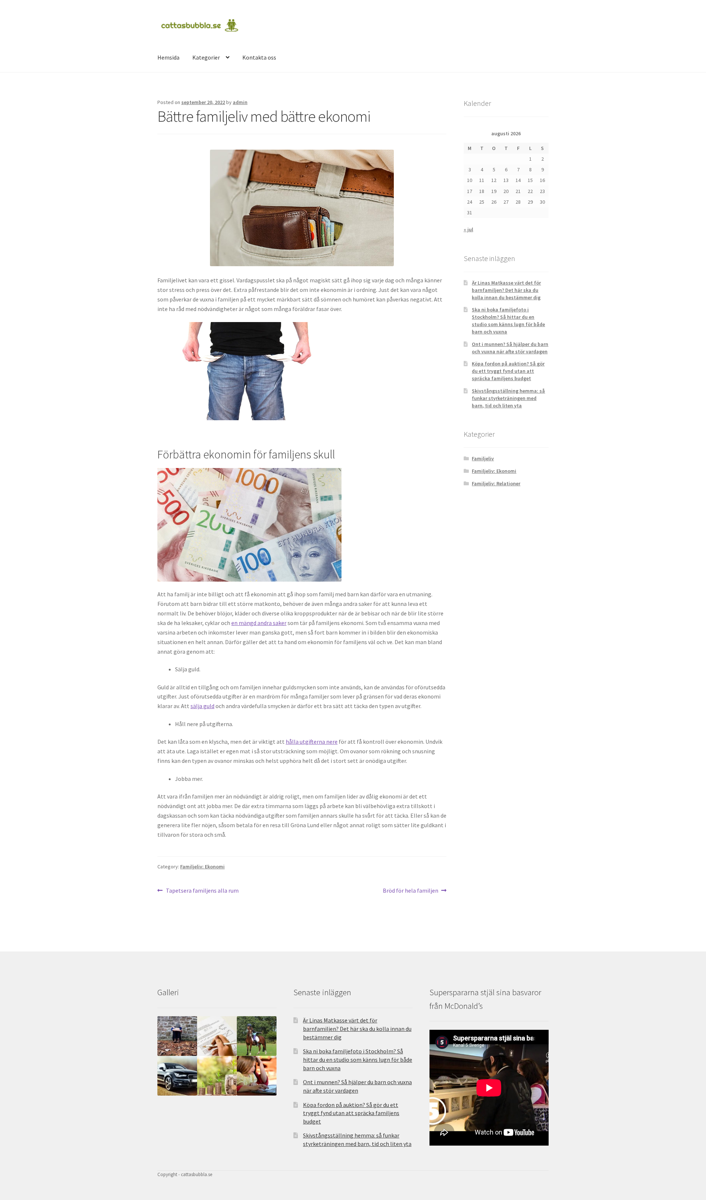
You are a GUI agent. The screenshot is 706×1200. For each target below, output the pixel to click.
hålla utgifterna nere (312, 741)
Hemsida (168, 57)
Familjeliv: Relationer (496, 483)
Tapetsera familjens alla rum (202, 891)
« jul (468, 229)
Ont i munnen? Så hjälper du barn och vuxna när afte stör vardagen (510, 348)
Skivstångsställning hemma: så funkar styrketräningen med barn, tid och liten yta (508, 398)
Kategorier (206, 57)
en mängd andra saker (258, 622)
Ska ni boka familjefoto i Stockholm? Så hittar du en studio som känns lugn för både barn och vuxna (508, 320)
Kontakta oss (259, 57)
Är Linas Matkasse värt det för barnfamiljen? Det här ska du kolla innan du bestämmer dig (506, 290)
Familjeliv (483, 458)
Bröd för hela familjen (410, 891)
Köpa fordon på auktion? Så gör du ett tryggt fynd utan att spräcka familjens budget (508, 371)
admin (240, 102)
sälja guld (202, 706)
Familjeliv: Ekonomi (202, 866)
